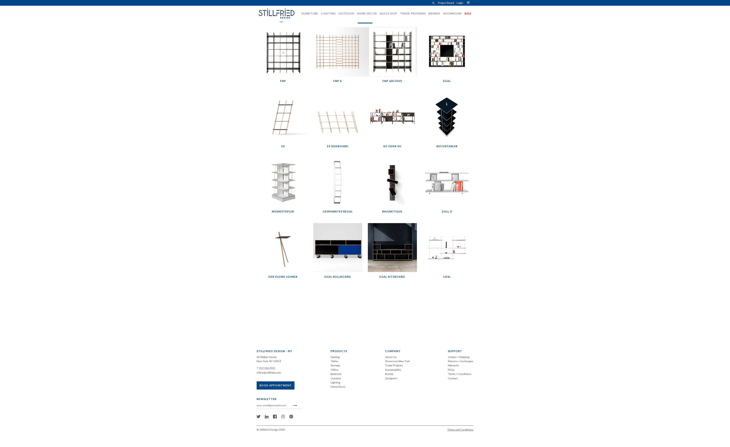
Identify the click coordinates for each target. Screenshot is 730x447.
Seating (335, 357)
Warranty (453, 365)
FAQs (451, 369)
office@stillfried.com (269, 372)
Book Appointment (275, 385)
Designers (391, 378)
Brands (389, 373)
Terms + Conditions (459, 373)
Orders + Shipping (459, 357)
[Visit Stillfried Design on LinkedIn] (267, 417)
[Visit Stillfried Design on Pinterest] (291, 417)
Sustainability (393, 369)
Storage (335, 365)
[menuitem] (308, 13)
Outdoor (336, 378)
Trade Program (394, 365)
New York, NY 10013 (269, 361)
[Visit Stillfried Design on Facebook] (275, 417)
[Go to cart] (469, 2)
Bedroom (336, 373)
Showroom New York (397, 361)
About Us (391, 357)
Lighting (335, 382)
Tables (334, 361)
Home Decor (338, 386)
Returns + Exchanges (460, 361)
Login (460, 2)
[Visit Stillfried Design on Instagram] (283, 417)
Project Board (446, 2)
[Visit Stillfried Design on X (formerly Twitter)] (258, 417)
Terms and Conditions (460, 429)
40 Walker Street (267, 357)
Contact (453, 378)
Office (334, 369)
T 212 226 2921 (266, 368)
